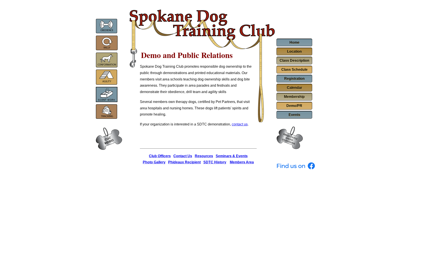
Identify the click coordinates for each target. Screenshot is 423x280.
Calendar (294, 88)
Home (294, 42)
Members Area (242, 162)
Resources (204, 156)
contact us (240, 124)
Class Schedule (294, 69)
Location (294, 51)
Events (294, 115)
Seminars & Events (232, 156)
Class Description (294, 60)
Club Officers (160, 156)
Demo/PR (294, 106)
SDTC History (214, 162)
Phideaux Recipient (184, 162)
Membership (294, 97)
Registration (294, 78)
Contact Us (182, 156)
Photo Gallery (154, 162)
